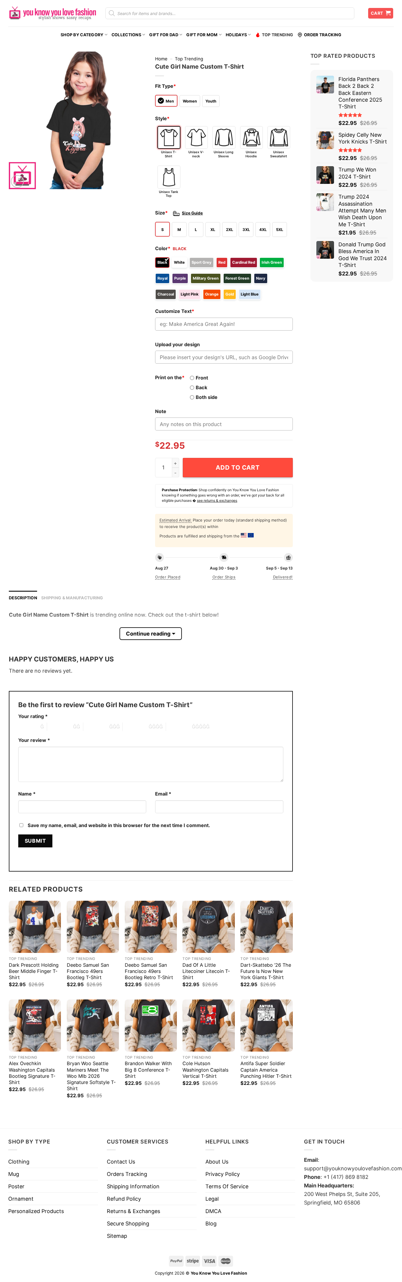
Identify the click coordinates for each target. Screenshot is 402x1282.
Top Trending (277, 34)
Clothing (18, 1162)
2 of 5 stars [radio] (60, 727)
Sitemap (117, 1236)
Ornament (21, 1199)
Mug (13, 1174)
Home (161, 59)
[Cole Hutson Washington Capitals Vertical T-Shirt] (208, 1025)
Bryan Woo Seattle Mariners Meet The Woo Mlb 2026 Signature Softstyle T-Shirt (91, 1075)
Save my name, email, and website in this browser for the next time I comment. (119, 825)
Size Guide (192, 213)
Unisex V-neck (196, 154)
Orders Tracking (127, 1174)
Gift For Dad (163, 34)
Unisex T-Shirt (168, 154)
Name (27, 794)
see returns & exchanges (217, 500)
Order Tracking (322, 34)
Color (162, 248)
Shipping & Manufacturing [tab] (72, 597)
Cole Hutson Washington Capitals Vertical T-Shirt (205, 1069)
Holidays (236, 34)
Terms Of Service (226, 1186)
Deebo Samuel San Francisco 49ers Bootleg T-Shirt (88, 971)
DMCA (213, 1211)
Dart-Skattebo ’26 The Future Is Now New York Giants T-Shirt (265, 971)
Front (202, 378)
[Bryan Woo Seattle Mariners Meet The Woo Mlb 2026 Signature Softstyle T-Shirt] (93, 1025)
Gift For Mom (201, 34)
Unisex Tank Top (168, 194)
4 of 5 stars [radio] (136, 727)
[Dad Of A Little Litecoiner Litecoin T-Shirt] (208, 927)
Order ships (223, 577)
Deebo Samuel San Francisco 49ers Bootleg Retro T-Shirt (149, 971)
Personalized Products (36, 1211)
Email (163, 794)
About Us (216, 1162)
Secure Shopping (128, 1223)
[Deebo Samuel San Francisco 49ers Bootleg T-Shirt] (93, 927)
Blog (211, 1223)
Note (160, 411)
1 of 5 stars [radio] (27, 727)
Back (201, 387)
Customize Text (174, 311)
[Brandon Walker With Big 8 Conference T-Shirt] (151, 1025)
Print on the (170, 377)
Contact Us (121, 1162)
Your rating (33, 716)
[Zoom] (17, 181)
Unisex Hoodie (251, 154)
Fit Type (165, 86)
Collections (126, 34)
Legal (212, 1199)
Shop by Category (82, 34)
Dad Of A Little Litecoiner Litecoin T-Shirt (206, 971)
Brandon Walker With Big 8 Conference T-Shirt (148, 1069)
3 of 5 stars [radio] (96, 727)
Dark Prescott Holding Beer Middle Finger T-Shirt (34, 971)
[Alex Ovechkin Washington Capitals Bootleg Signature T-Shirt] (35, 1025)
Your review (34, 740)
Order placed (167, 577)
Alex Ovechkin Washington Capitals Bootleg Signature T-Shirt (32, 1072)
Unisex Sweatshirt (278, 154)
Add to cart (238, 467)
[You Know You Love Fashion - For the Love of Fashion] (52, 13)
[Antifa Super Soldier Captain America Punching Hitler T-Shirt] (266, 1025)
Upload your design (177, 344)
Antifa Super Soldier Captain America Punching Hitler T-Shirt (266, 1069)
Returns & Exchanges (133, 1211)
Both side (206, 397)
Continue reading (148, 634)
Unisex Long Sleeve (223, 154)
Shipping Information (133, 1186)
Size (161, 213)
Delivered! (283, 577)
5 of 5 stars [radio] (179, 727)
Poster (16, 1186)
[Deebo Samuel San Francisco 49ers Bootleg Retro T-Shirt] (151, 927)
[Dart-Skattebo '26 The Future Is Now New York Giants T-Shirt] (266, 927)
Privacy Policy (222, 1174)
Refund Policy (124, 1199)
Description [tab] (23, 597)
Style (162, 118)
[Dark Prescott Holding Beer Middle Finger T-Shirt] (35, 927)
